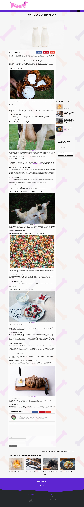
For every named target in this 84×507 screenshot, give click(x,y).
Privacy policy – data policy (53, 499)
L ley (34, 224)
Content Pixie (34, 322)
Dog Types (64, 10)
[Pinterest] (43, 485)
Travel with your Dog (31, 499)
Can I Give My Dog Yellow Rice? (66, 471)
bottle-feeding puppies (37, 163)
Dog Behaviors (53, 10)
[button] (78, 11)
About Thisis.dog (53, 496)
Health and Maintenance (9, 10)
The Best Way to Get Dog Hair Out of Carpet (69, 113)
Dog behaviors (31, 500)
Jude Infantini (34, 396)
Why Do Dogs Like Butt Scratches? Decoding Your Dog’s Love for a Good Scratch (69, 121)
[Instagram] (40, 485)
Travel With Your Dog (37, 10)
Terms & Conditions (53, 497)
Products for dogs (31, 497)
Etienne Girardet (34, 268)
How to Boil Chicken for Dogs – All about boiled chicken (68, 106)
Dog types (31, 501)
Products (24, 10)
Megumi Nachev (34, 150)
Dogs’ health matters (31, 496)
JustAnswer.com (12, 170)
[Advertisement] (43, 3)
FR (73, 10)
